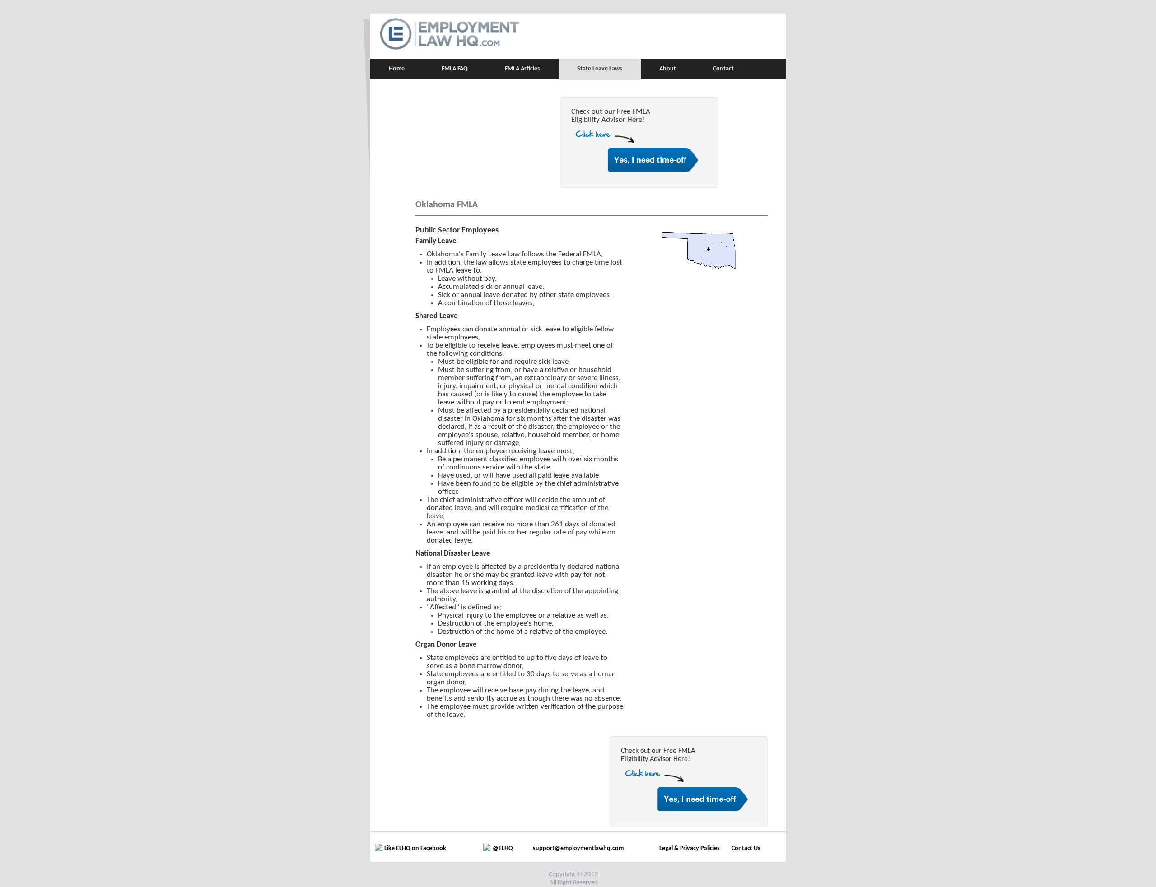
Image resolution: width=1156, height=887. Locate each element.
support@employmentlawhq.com (578, 848)
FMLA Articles (522, 68)
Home (397, 68)
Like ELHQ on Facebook (415, 848)
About (667, 68)
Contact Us (746, 848)
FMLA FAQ (455, 68)
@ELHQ (503, 848)
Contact (723, 68)
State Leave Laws (599, 68)
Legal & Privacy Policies (689, 848)
